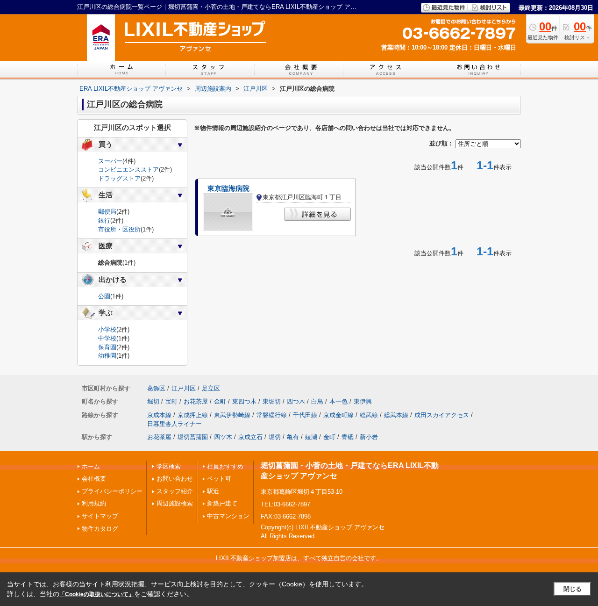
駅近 (213, 491)
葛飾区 (156, 388)
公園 (104, 296)
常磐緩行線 (271, 414)
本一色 (338, 401)
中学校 (107, 338)
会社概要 (94, 478)
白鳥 (317, 401)
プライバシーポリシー (112, 491)
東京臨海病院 (228, 188)
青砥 (348, 436)
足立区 (211, 388)
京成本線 (159, 414)
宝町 (171, 401)
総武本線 (396, 414)
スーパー (110, 161)
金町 (220, 401)
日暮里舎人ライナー (174, 423)
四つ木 (296, 401)
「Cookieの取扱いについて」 (96, 594)
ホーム (91, 466)
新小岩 (369, 436)
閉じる (572, 588)
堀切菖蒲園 (193, 436)
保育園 (107, 347)
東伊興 (363, 401)
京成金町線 (338, 414)
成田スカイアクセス (441, 414)
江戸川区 (183, 388)
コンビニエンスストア (128, 169)
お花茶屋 (196, 401)
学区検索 (169, 466)
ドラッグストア (119, 178)
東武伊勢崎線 (232, 414)
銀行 (104, 220)
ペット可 (219, 478)
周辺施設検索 (175, 503)
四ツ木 (223, 436)
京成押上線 (193, 414)
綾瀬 (311, 436)
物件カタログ (100, 528)
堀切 (153, 401)
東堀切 (272, 401)
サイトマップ (100, 515)
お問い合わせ (175, 478)
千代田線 (305, 414)
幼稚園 (107, 355)
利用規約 (94, 503)
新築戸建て (222, 503)
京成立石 (250, 436)
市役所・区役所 (119, 229)
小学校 (107, 329)
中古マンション (228, 515)
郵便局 (107, 211)
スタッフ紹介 (175, 491)
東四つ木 (244, 401)
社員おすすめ (225, 466)
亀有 (293, 436)
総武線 (369, 414)
